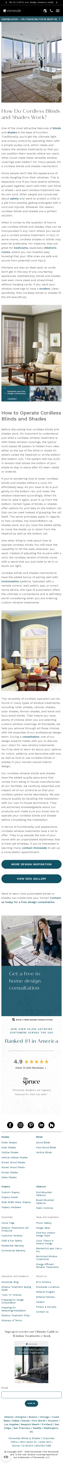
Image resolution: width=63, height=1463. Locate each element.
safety (14, 198)
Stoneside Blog (9, 1282)
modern (44, 288)
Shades (5, 1136)
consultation (30, 736)
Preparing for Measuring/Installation (13, 1309)
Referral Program (45, 1291)
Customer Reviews (11, 1235)
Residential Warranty (12, 1245)
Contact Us (42, 1311)
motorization (10, 581)
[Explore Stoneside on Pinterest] (31, 1125)
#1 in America (43, 1282)
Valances (41, 1186)
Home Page (7, 1222)
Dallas (15, 1420)
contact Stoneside (34, 848)
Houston (53, 1420)
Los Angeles (11, 1424)
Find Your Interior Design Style (45, 1234)
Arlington (21, 1417)
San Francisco (22, 1428)
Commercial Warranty (13, 1250)
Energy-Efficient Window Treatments (47, 1265)
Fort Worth (39, 1420)
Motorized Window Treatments (46, 1258)
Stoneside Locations (47, 1286)
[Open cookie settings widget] (6, 1457)
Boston (33, 1417)
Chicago (45, 1417)
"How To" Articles (11, 1294)
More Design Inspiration (31, 864)
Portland (47, 1424)
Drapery (5, 1186)
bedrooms (21, 247)
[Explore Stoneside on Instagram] (20, 1125)
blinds (57, 128)
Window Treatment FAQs (15, 1315)
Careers (40, 1301)
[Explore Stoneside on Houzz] (51, 1125)
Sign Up (31, 1403)
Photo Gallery (43, 1222)
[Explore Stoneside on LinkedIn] (41, 1125)
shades (12, 132)
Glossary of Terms (11, 1320)
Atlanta (8, 1417)
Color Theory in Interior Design (45, 1242)
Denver (26, 1420)
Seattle (37, 1428)
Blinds (39, 1136)
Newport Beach (30, 1424)
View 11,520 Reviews (29, 1067)
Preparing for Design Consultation (12, 1301)
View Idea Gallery (31, 878)
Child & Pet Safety (11, 1240)
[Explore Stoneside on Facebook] (10, 1125)
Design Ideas (43, 1227)
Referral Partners (45, 1297)
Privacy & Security (46, 1306)
